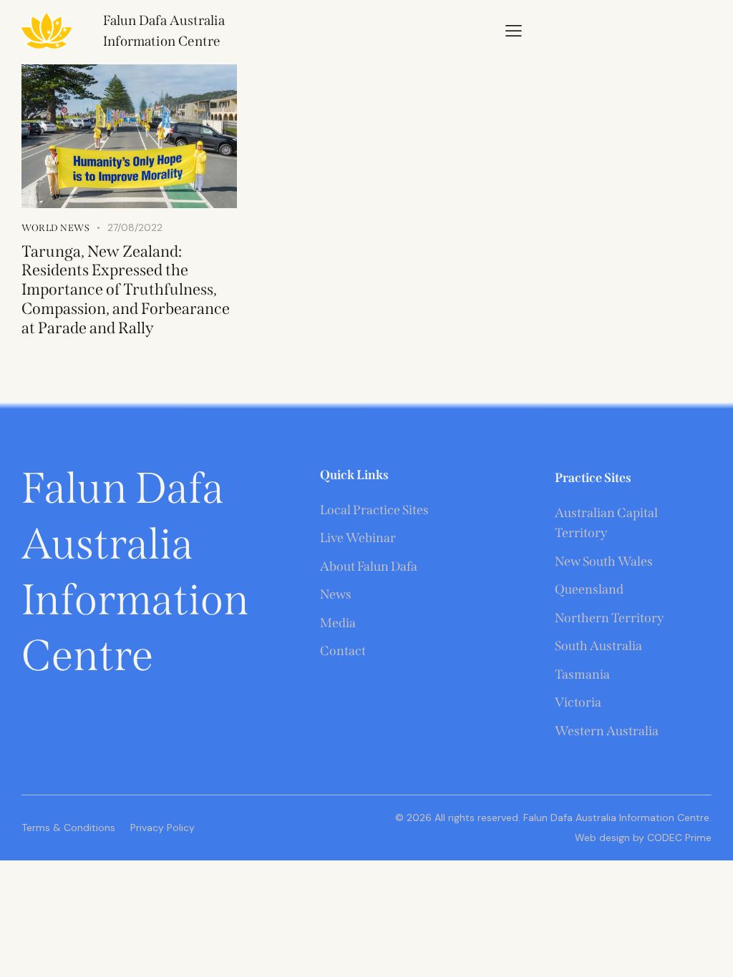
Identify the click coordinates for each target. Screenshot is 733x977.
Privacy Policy (162, 827)
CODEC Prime (678, 837)
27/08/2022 (134, 227)
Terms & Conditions (68, 827)
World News (55, 227)
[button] (513, 30)
